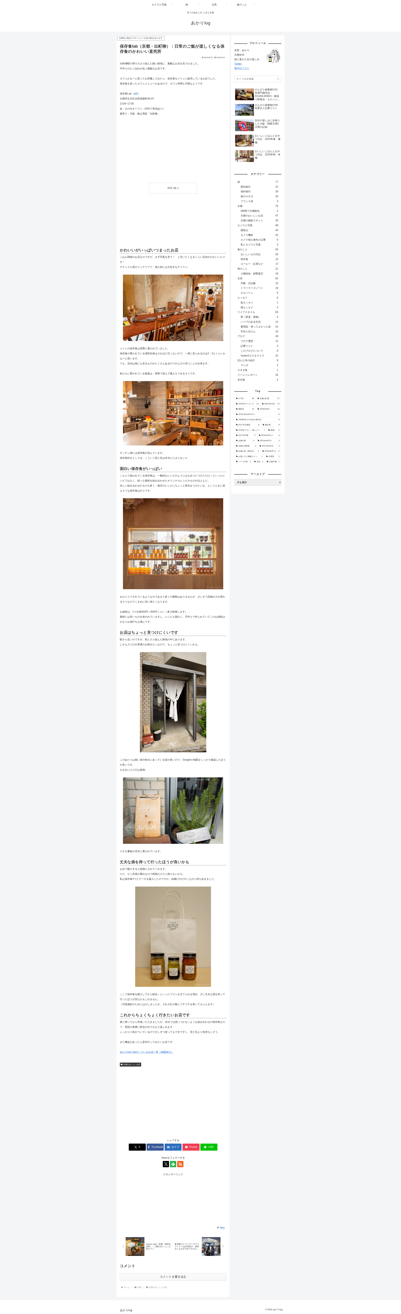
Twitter (238, 63)
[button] (278, 79)
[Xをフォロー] (166, 1164)
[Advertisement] (146, 220)
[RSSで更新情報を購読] (180, 1164)
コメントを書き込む (173, 1276)
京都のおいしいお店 (131, 1064)
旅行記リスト (241, 68)
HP (136, 93)
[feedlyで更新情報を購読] (173, 1164)
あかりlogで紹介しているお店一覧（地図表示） (146, 1052)
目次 (169, 188)
